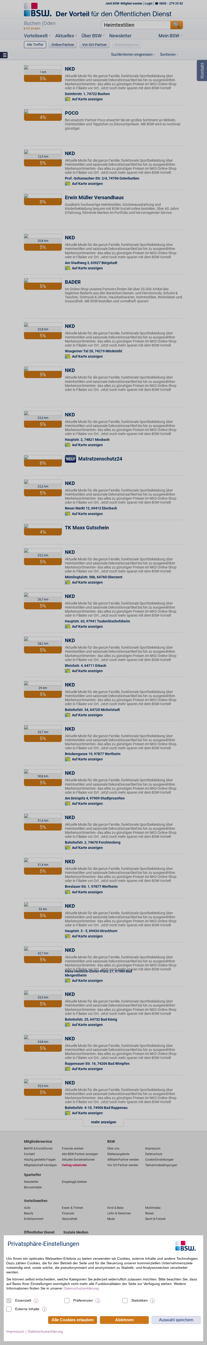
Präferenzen (83, 1300)
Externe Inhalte (27, 1309)
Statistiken (139, 1300)
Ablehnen (124, 1320)
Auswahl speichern (176, 1320)
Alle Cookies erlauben (72, 1320)
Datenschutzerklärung (81, 1288)
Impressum (15, 1331)
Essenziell (23, 1300)
